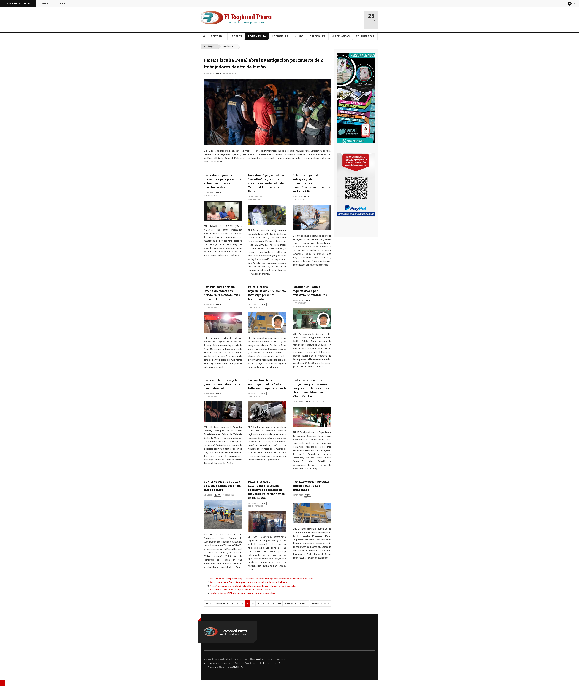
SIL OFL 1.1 (237, 667)
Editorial (217, 36)
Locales (236, 36)
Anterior (222, 603)
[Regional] (236, 18)
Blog (62, 4)
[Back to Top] (2, 683)
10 (279, 603)
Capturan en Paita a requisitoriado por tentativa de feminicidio (310, 291)
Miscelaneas (341, 36)
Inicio (204, 36)
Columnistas (365, 36)
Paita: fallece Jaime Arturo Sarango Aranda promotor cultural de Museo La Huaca (248, 582)
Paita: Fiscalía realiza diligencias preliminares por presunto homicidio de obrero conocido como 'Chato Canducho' (311, 388)
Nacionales (280, 36)
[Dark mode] (575, 4)
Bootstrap (208, 663)
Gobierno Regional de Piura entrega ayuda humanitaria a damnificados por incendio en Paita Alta (311, 183)
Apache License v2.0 (271, 663)
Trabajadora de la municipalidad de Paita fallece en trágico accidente (267, 384)
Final (303, 603)
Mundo (299, 36)
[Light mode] (570, 4)
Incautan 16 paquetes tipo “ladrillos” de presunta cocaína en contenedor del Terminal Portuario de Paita (266, 183)
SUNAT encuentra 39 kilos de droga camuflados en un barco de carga (222, 486)
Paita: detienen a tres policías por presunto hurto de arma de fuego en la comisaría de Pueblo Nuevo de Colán (261, 579)
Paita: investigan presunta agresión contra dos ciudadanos (311, 486)
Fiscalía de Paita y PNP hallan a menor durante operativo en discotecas (243, 593)
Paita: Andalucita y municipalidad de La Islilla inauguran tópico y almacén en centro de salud (253, 586)
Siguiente (290, 603)
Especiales (317, 36)
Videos (45, 4)
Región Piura (257, 36)
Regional (257, 659)
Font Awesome (210, 667)
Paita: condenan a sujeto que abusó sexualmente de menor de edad (222, 384)
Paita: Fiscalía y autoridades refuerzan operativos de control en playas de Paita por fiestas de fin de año (266, 490)
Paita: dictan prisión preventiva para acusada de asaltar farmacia (240, 589)
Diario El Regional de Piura (18, 4)
